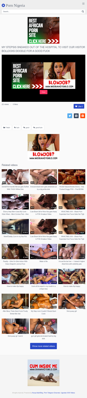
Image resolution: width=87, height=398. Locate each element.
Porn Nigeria (15, 5)
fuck (17, 127)
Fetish (7, 127)
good (27, 127)
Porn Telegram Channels (52, 393)
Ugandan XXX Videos (68, 393)
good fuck (38, 127)
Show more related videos (43, 346)
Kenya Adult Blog (37, 393)
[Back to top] (81, 391)
